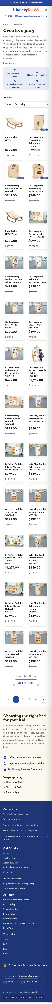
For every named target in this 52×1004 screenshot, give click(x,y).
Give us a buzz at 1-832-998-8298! (28, 2)
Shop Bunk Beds (14, 782)
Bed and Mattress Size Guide (15, 867)
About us (7, 939)
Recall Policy (8, 928)
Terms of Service (10, 909)
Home (5, 24)
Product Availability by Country (16, 899)
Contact (6, 953)
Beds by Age (12, 792)
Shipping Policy (10, 918)
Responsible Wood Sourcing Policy (18, 883)
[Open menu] (6, 10)
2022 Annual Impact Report (15, 888)
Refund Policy (9, 913)
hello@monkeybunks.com (17, 814)
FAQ (5, 944)
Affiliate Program (10, 862)
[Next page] (43, 699)
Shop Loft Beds (13, 787)
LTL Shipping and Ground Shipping (18, 923)
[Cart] (46, 10)
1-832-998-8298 (13, 819)
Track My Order (10, 858)
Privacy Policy (9, 904)
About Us (7, 853)
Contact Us (8, 872)
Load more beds (26, 682)
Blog (5, 948)
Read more (8, 63)
